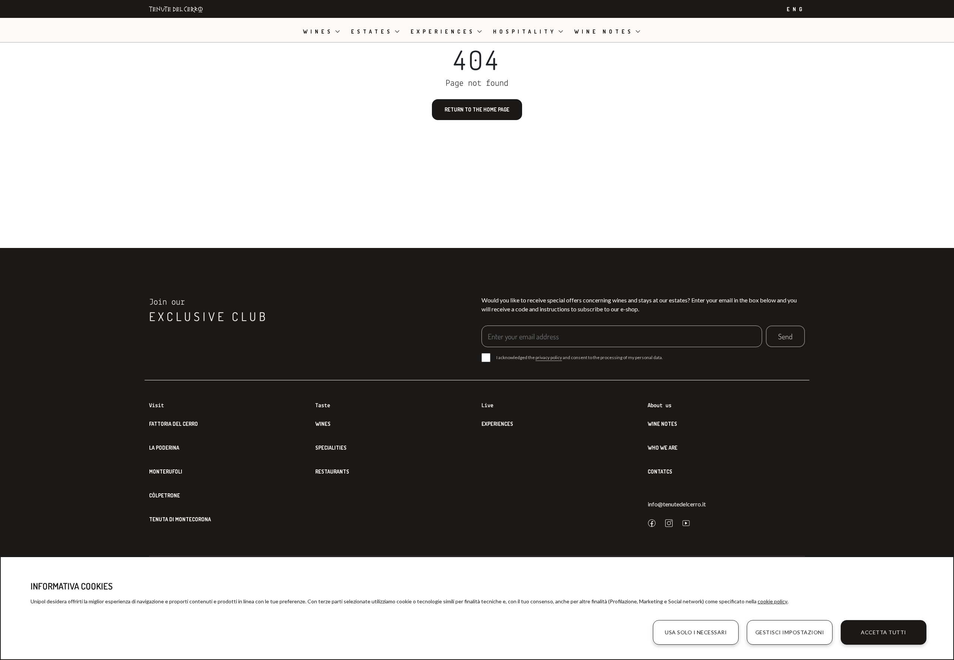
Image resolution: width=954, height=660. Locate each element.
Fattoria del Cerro (173, 424)
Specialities (331, 447)
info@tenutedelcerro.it (677, 503)
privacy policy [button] (549, 357)
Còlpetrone (164, 495)
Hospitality (524, 31)
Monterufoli (165, 471)
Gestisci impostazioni (789, 632)
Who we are (662, 447)
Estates (372, 31)
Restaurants (332, 471)
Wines (318, 31)
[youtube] (686, 523)
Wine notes (604, 31)
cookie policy (772, 601)
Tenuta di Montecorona (180, 519)
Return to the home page (477, 109)
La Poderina (164, 447)
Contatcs (660, 471)
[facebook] (652, 523)
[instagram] (669, 523)
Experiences (443, 31)
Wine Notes (662, 424)
